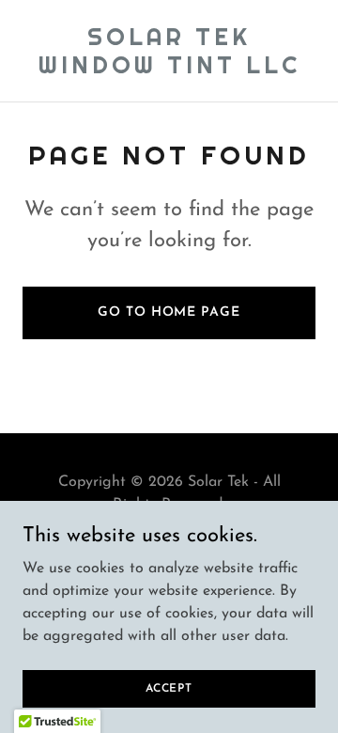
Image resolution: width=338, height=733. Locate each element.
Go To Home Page (168, 312)
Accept (169, 688)
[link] (169, 69)
